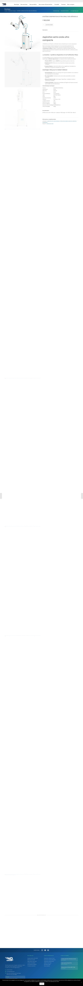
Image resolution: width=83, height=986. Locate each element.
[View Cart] (77, 4)
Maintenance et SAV (31, 959)
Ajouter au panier (49, 24)
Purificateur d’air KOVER (35, 929)
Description (45, 30)
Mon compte (71, 4)
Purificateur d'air (50, 123)
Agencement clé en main (32, 961)
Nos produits (33, 4)
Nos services (24, 4)
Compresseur (60, 929)
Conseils (56, 4)
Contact (63, 4)
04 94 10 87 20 (9, 969)
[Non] (81, 982)
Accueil (6, 10)
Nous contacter (47, 965)
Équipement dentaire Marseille (50, 959)
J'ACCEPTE (42, 983)
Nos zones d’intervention (46, 4)
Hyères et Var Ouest (47, 962)
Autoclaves (47, 929)
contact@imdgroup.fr (11, 971)
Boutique (16, 4)
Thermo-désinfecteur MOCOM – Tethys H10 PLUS (48, 932)
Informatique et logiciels (31, 964)
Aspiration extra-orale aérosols (53, 121)
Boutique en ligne (47, 964)
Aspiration (70, 121)
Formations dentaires (31, 965)
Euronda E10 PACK (10, 929)
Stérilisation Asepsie (12, 10)
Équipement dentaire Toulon (49, 958)
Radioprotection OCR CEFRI (32, 958)
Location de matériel (31, 962)
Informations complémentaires (49, 119)
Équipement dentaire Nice (49, 961)
